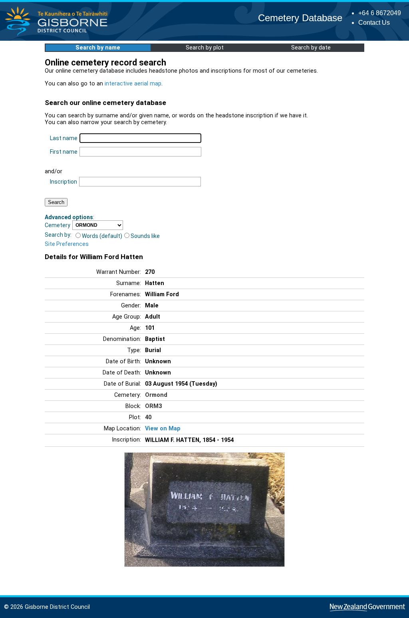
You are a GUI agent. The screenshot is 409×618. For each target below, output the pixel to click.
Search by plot (205, 47)
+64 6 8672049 (379, 13)
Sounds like (145, 236)
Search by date (311, 47)
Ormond (156, 395)
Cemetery (57, 225)
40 (148, 417)
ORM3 (153, 406)
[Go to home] (58, 35)
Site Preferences (67, 244)
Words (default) (102, 236)
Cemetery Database (300, 17)
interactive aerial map (133, 83)
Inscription (63, 181)
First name (63, 152)
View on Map (163, 428)
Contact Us (374, 22)
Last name (63, 138)
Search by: (58, 235)
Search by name (97, 47)
